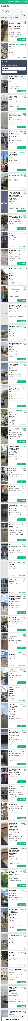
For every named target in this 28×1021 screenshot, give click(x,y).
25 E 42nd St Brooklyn (15, 619)
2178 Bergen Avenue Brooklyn (13, 894)
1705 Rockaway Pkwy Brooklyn (15, 1013)
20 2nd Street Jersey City (16, 806)
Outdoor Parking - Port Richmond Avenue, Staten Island (14, 155)
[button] (12, 1019)
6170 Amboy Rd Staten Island (15, 875)
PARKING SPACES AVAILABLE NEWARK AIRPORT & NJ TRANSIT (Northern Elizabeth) (14, 913)
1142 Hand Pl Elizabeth (12, 919)
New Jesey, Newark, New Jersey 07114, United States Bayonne (12, 713)
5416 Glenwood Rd (14, 635)
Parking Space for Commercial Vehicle (14, 365)
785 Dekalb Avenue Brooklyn (12, 937)
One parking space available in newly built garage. (15, 732)
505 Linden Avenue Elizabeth (12, 954)
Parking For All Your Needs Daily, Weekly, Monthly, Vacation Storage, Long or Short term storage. (15, 195)
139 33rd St (12, 288)
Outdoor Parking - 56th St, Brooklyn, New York (15, 216)
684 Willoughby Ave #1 (15, 969)
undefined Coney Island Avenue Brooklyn (13, 394)
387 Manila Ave (13, 786)
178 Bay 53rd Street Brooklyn (14, 200)
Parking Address (8, 9)
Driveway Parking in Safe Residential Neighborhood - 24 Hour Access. (14, 449)
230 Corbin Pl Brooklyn (15, 432)
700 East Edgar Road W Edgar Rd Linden (13, 995)
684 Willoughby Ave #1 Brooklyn (15, 971)
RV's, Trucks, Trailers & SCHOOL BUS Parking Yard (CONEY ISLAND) (14, 389)
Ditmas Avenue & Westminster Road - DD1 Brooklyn (12, 414)
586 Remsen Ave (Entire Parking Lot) (15, 769)
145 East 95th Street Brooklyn (14, 833)
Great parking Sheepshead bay (13, 506)
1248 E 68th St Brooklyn (13, 672)
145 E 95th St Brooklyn (12, 855)
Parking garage (13, 96)
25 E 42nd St (12, 617)
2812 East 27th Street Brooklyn (13, 509)
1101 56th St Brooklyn (14, 219)
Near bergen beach (12, 891)
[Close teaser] (23, 1017)
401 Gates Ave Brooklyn (15, 753)
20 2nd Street (13, 804)
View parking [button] (21, 57)
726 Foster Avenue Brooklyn (14, 348)
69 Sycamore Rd (13, 545)
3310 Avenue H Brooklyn (15, 528)
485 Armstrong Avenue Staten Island (13, 370)
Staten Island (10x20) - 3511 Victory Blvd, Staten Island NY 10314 (16, 307)
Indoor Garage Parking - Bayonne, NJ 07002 (14, 706)
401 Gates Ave (13, 751)
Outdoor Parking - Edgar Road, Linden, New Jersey (14, 989)
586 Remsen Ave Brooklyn (16, 772)
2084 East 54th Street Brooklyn (15, 602)
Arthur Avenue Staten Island (14, 29)
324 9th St (12, 487)
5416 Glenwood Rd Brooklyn (14, 637)
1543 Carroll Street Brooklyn (14, 736)
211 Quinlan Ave (13, 114)
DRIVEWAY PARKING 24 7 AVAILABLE (15, 77)
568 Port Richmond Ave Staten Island (14, 159)
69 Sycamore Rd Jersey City (15, 547)
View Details (22, 39)
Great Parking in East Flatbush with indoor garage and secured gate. (14, 851)
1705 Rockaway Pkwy (15, 1011)
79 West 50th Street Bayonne (14, 453)
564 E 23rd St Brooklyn (12, 471)
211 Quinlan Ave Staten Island (15, 116)
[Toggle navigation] (25, 6)
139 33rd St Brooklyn (14, 289)
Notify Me (21, 72)
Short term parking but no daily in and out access (15, 345)
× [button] (26, 1)
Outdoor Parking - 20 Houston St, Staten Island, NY (14, 133)
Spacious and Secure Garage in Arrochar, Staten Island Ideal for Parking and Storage (15, 24)
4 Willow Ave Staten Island (14, 98)
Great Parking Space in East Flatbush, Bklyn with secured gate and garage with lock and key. (14, 827)
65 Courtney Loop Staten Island (15, 80)
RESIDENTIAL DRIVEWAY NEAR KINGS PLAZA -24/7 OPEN (15, 598)
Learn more (16, 2)
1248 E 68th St (13, 670)
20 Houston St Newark (12, 137)
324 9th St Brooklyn (14, 488)
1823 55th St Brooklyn (15, 254)
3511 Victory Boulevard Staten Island (15, 310)
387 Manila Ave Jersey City (13, 789)
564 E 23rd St (12, 469)
